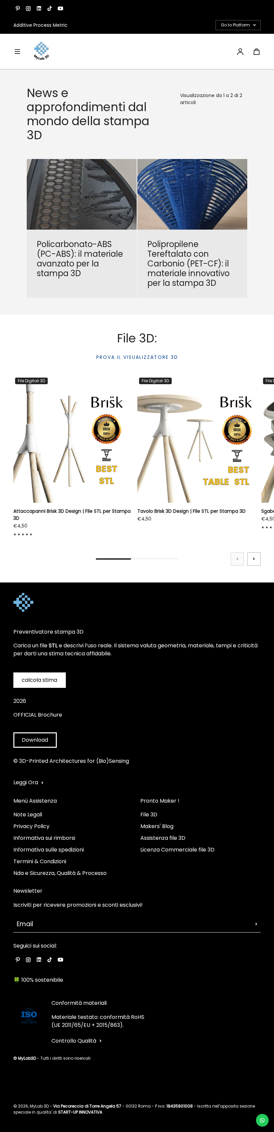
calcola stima (39, 680)
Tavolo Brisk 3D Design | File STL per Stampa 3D (191, 511)
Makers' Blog (156, 826)
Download (35, 740)
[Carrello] (257, 52)
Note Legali (27, 814)
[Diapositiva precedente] (237, 559)
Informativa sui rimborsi (44, 838)
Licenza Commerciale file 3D (177, 850)
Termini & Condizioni (39, 861)
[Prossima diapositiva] (254, 559)
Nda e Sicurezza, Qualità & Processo (60, 873)
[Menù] (17, 52)
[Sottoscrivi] (256, 924)
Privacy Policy (31, 826)
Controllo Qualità (73, 1041)
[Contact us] (262, 1120)
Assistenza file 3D (162, 838)
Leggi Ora (25, 782)
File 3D (148, 814)
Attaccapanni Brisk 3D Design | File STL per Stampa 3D (72, 514)
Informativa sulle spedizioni (48, 850)
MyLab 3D (39, 1106)
